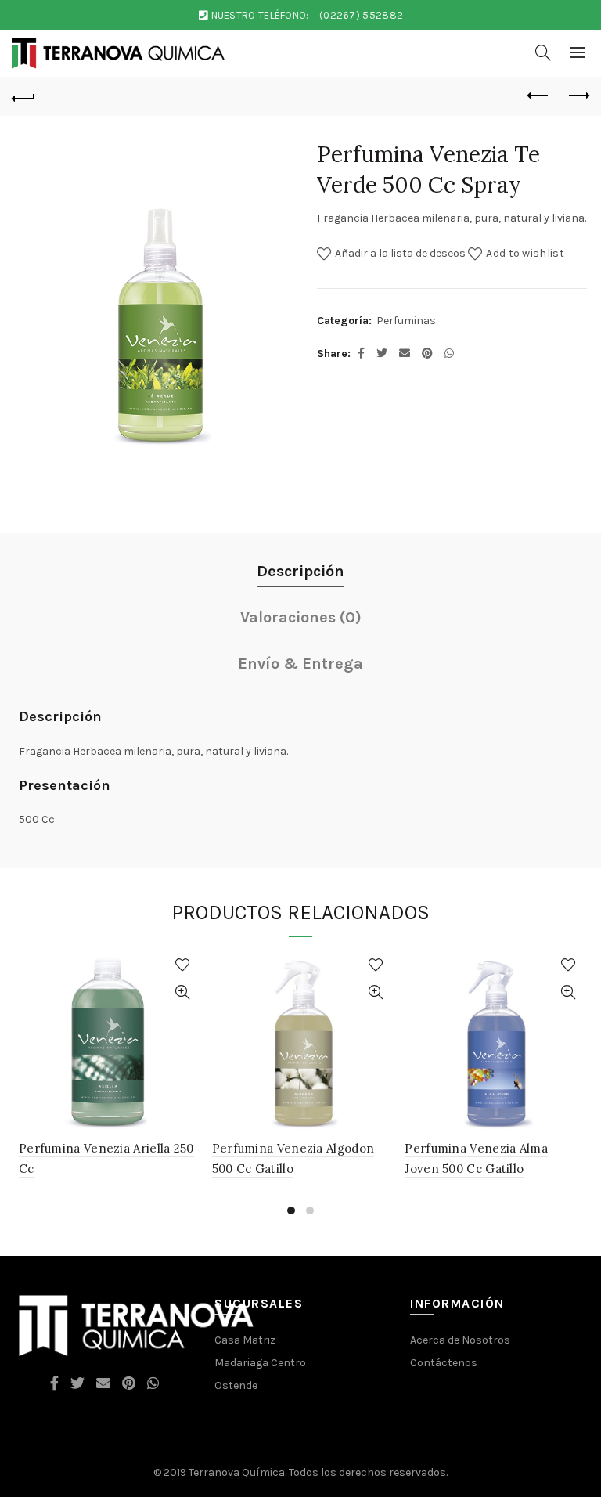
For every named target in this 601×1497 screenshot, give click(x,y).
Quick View (182, 992)
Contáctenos (443, 1362)
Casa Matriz (244, 1340)
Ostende (235, 1385)
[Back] (23, 96)
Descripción (300, 571)
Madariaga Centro (260, 1362)
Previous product (538, 96)
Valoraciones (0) (301, 617)
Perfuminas (406, 320)
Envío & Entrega (300, 664)
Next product (577, 96)
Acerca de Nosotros (460, 1340)
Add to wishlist (525, 253)
